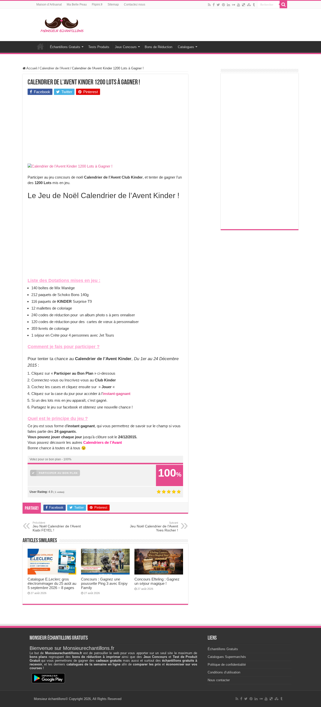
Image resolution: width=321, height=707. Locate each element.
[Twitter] (218, 5)
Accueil (40, 46)
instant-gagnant (116, 393)
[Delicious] (244, 5)
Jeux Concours (126, 47)
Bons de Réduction (158, 47)
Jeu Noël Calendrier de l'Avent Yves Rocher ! (154, 526)
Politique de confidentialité (227, 664)
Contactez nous (134, 4)
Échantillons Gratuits (65, 47)
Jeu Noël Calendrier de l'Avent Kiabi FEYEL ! (57, 526)
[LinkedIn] (228, 5)
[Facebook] (213, 5)
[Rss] (209, 5)
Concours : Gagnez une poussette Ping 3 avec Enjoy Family (104, 583)
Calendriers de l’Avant (102, 442)
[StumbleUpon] (249, 5)
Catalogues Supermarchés (227, 657)
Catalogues (186, 47)
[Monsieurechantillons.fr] (61, 24)
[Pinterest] (223, 5)
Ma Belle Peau (77, 4)
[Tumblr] (253, 5)
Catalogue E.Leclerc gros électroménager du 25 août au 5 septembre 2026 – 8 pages (52, 583)
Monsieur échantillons (49, 699)
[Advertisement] (65, 130)
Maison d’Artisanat (49, 4)
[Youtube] (238, 5)
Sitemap (113, 4)
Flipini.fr (97, 4)
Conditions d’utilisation (224, 672)
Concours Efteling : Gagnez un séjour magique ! (157, 581)
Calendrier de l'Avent (54, 68)
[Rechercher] (283, 4)
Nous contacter (219, 680)
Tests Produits (98, 47)
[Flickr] (233, 5)
